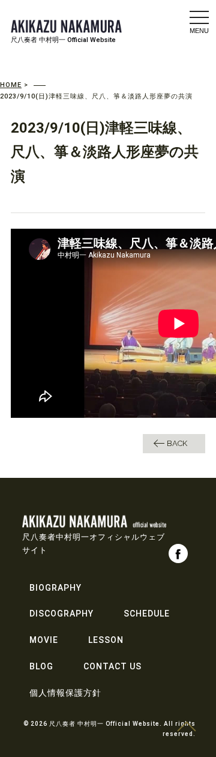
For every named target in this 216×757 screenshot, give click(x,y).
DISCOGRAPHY (61, 613)
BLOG (41, 666)
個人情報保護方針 (65, 693)
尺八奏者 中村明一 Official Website (63, 40)
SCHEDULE (147, 613)
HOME (11, 85)
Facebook (178, 553)
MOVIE (43, 640)
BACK (177, 443)
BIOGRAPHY (55, 588)
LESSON (106, 640)
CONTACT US (112, 666)
